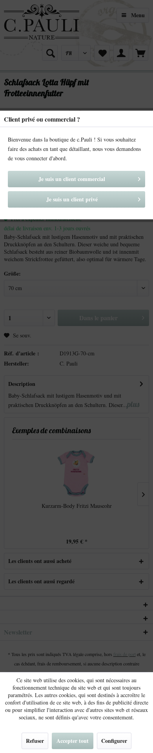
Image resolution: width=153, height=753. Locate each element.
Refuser (35, 741)
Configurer (114, 741)
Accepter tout (72, 741)
